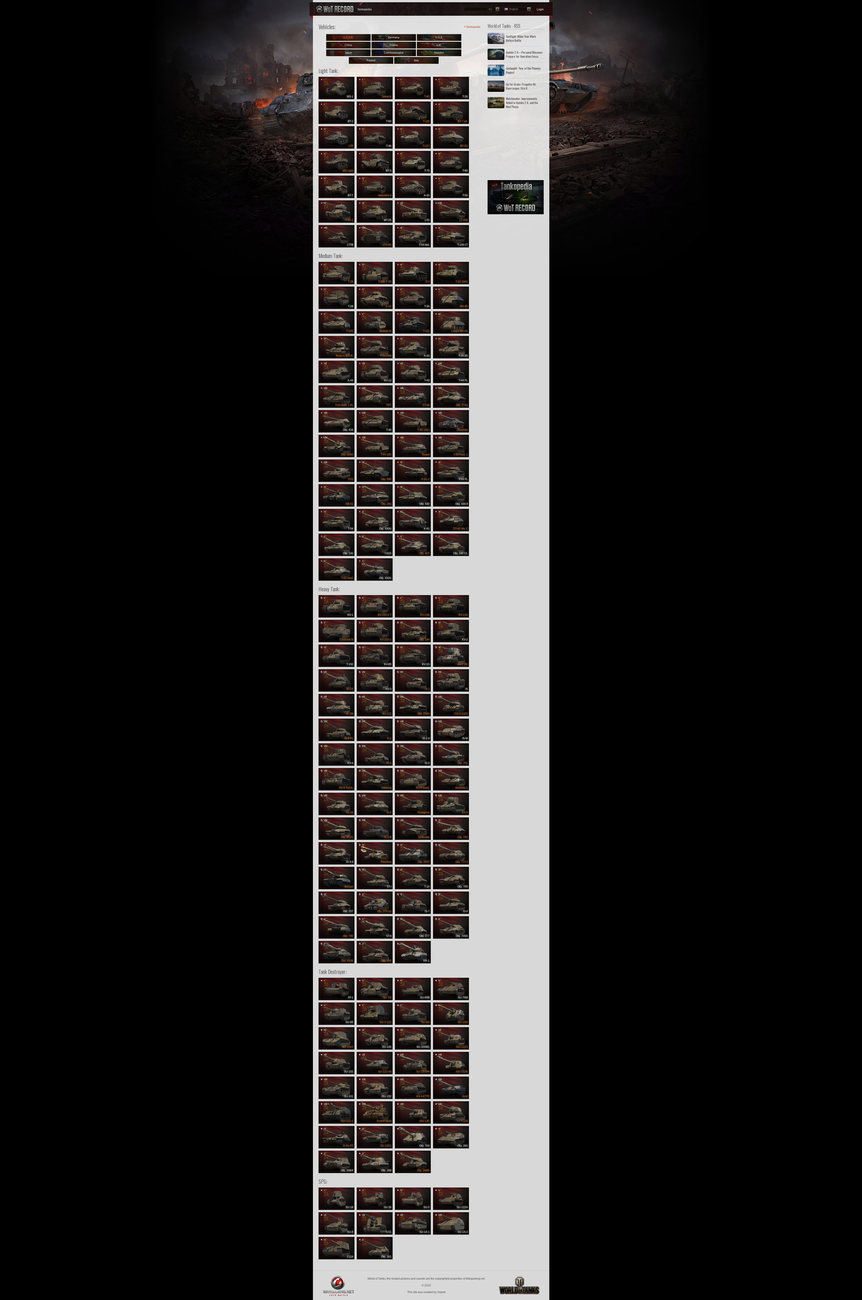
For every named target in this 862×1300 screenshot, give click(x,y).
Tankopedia (364, 9)
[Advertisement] (516, 145)
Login (540, 9)
